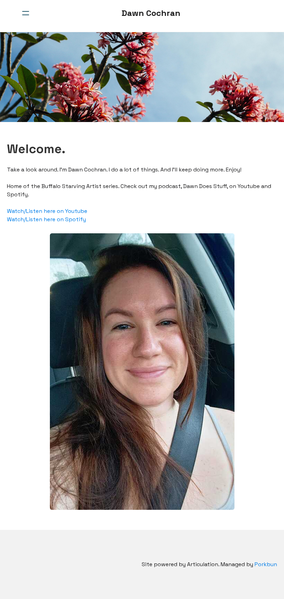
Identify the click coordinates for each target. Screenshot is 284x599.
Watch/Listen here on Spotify (46, 219)
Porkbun (266, 564)
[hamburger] (26, 13)
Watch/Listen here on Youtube (47, 211)
